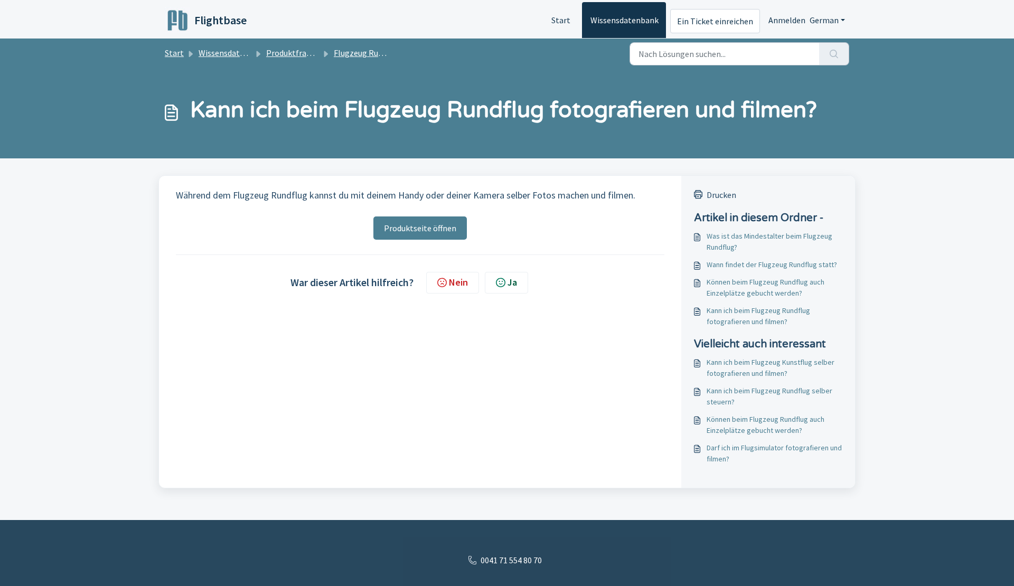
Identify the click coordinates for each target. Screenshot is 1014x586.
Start (560, 20)
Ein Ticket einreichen (715, 21)
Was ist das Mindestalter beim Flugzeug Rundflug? (769, 241)
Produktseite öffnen (420, 228)
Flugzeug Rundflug (368, 53)
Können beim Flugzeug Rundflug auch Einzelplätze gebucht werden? (765, 287)
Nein (458, 282)
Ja (512, 282)
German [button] (824, 20)
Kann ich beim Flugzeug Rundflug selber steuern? (769, 396)
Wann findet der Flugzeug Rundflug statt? (772, 264)
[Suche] (834, 53)
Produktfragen (293, 53)
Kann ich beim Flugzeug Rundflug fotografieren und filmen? (758, 316)
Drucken (721, 195)
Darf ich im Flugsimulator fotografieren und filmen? (774, 453)
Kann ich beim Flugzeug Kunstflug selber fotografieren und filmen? (770, 367)
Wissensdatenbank (624, 20)
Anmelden (786, 20)
